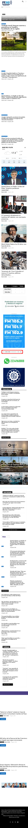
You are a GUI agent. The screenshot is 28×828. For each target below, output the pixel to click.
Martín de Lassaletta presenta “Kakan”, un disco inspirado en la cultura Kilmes (10, 661)
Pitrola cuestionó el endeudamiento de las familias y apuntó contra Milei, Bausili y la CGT (17, 582)
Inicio (3, 576)
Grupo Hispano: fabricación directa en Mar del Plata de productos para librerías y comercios (13, 509)
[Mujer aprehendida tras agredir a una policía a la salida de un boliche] (24, 639)
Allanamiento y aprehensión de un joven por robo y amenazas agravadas (10, 632)
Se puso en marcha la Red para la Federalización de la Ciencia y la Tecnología (10, 400)
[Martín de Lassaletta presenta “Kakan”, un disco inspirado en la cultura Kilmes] (22, 662)
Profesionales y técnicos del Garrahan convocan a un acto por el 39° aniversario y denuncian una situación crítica (18, 563)
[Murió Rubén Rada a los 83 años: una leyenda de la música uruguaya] (14, 233)
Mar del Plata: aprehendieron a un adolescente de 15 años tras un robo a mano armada (11, 603)
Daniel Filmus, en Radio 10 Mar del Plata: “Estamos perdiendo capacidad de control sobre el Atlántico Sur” (14, 97)
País (2, 93)
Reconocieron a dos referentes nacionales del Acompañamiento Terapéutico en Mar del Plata (12, 516)
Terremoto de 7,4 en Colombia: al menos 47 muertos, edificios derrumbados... (12, 273)
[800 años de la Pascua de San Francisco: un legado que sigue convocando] (14, 730)
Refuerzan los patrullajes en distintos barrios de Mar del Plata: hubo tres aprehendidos (11, 610)
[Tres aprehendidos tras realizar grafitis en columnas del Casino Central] (24, 617)
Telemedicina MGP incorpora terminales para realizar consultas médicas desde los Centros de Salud (14, 523)
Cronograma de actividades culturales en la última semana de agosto (10, 678)
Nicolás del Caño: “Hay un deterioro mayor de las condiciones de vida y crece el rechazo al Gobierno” (18, 573)
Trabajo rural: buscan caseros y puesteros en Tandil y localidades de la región (13, 27)
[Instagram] (13, 822)
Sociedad (2, 742)
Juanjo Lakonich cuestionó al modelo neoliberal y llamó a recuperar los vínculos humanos (13, 118)
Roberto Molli (5, 19)
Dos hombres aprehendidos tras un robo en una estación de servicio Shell (10, 625)
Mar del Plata (4, 115)
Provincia (4, 23)
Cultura (3, 71)
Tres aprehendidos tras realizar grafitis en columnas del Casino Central (10, 617)
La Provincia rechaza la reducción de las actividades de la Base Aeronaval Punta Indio (10, 408)
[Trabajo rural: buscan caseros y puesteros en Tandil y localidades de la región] (14, 41)
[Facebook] (10, 822)
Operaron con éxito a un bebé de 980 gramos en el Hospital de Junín (10, 422)
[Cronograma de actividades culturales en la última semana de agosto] (22, 679)
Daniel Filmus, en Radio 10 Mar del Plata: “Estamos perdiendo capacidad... (12, 188)
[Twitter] (15, 822)
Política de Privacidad (8, 815)
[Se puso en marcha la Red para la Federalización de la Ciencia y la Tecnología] (24, 401)
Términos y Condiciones (19, 815)
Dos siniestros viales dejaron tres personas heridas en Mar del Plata (11, 595)
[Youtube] (18, 822)
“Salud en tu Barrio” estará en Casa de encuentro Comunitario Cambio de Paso (14, 496)
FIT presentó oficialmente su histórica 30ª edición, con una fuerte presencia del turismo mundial (17, 553)
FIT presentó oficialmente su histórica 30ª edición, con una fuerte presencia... (13, 217)
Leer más (3, 719)
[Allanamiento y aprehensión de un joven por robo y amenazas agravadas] (24, 632)
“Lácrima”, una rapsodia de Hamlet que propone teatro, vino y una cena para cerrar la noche (10, 670)
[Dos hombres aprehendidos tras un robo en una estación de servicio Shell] (24, 625)
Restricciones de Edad (14, 817)
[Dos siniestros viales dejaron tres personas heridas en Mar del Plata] (24, 596)
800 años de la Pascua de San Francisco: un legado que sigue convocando (14, 502)
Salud (4, 14)
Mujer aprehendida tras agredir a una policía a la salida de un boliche (10, 639)
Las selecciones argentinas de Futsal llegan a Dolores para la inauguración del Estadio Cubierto (11, 415)
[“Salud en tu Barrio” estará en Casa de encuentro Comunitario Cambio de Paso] (14, 703)
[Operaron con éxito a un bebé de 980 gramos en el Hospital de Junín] (24, 422)
